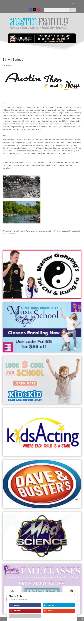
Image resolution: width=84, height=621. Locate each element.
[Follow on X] (34, 9)
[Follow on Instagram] (38, 9)
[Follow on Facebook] (30, 9)
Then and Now (7, 65)
